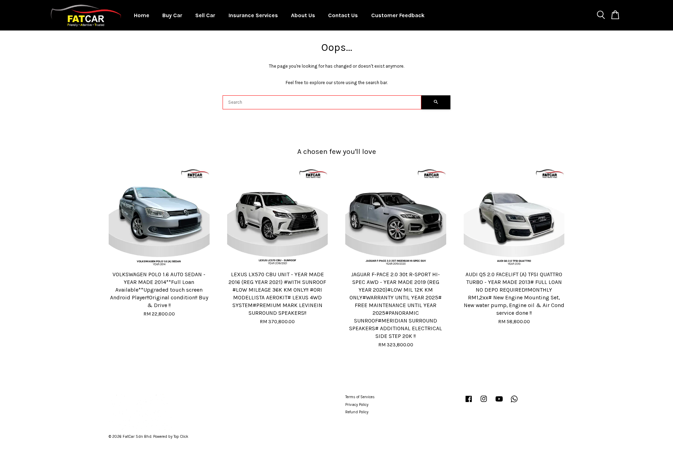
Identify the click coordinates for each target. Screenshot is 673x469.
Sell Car (205, 15)
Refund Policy (356, 412)
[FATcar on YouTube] (499, 402)
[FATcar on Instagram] (484, 402)
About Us (303, 15)
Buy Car (172, 15)
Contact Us (343, 15)
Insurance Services (253, 15)
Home (141, 15)
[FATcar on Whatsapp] (514, 402)
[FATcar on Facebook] (469, 402)
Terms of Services (360, 397)
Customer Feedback (397, 15)
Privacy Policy (356, 404)
